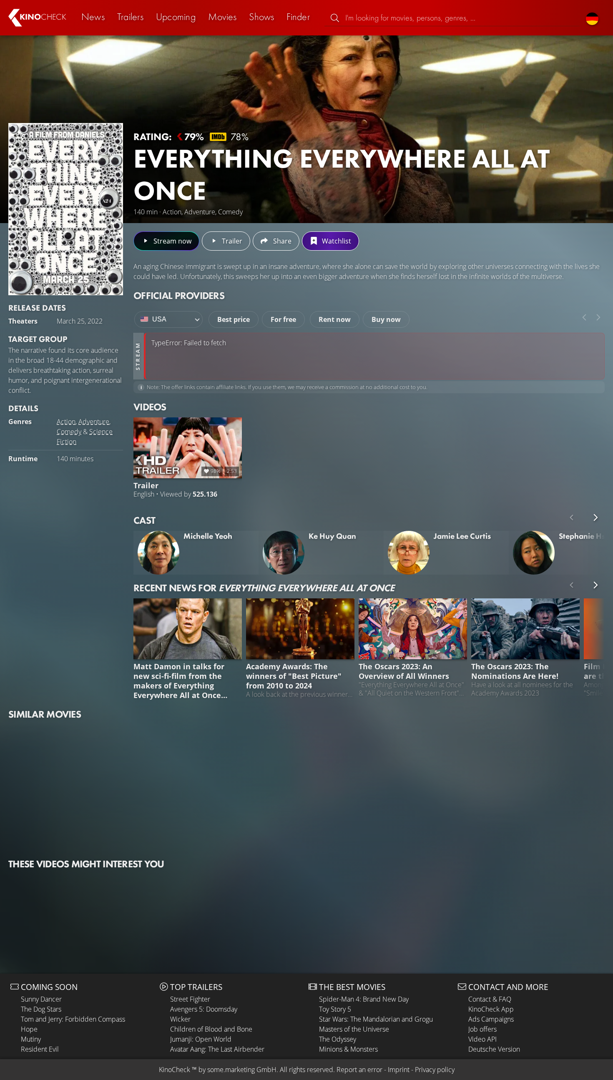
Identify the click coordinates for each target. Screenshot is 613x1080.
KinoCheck (174, 1069)
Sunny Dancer (41, 999)
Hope (29, 1029)
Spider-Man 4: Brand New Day (364, 999)
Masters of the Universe (354, 1029)
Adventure (93, 421)
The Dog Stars (41, 1009)
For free (283, 319)
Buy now (386, 319)
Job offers (482, 1029)
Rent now (335, 319)
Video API (482, 1039)
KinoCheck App (491, 1009)
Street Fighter (190, 999)
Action (66, 421)
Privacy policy (435, 1069)
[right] (598, 317)
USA (159, 319)
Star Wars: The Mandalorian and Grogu (376, 1019)
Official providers (178, 295)
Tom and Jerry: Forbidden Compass (73, 1019)
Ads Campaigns (491, 1019)
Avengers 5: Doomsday (203, 1009)
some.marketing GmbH (241, 1069)
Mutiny (31, 1039)
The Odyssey (337, 1039)
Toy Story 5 (335, 1009)
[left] (584, 317)
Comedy (69, 431)
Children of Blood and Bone (211, 1029)
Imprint (399, 1069)
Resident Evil (40, 1049)
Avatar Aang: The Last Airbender (217, 1049)
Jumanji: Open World (200, 1039)
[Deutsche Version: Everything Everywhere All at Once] (592, 17)
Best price (233, 319)
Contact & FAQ (489, 999)
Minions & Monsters (348, 1049)
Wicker (180, 1019)
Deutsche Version (494, 1049)
